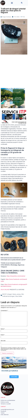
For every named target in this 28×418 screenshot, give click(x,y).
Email (3, 334)
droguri (9, 294)
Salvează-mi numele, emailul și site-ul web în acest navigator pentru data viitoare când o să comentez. (13, 349)
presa (19, 294)
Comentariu (4, 310)
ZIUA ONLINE (5, 289)
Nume (3, 328)
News (14, 294)
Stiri (22, 294)
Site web (3, 340)
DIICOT (4, 294)
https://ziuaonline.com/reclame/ (16, 276)
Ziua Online (18, 296)
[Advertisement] (14, 72)
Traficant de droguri (8, 296)
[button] (12, 3)
